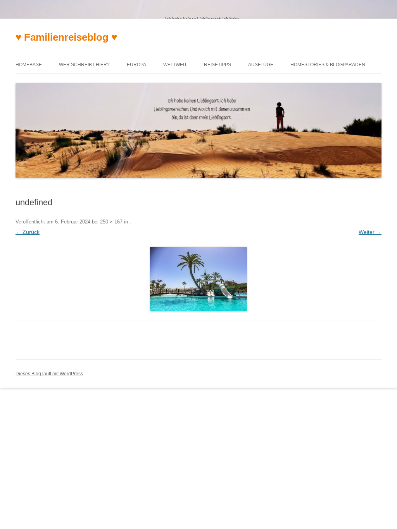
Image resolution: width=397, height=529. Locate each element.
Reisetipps (217, 64)
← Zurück (28, 232)
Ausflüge (260, 64)
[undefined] (198, 279)
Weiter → (370, 232)
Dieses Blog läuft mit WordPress (49, 373)
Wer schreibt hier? (84, 64)
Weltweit (175, 64)
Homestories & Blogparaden (327, 64)
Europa (136, 64)
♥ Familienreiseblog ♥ (66, 37)
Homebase (29, 64)
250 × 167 (111, 222)
